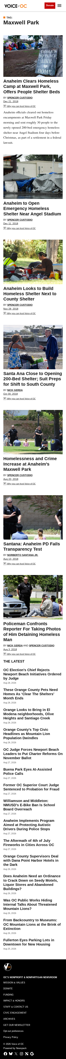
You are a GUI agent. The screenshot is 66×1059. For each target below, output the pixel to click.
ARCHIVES (9, 1019)
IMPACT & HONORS (14, 1001)
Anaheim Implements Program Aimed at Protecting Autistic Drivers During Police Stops (28, 825)
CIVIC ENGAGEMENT (15, 1013)
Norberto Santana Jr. (22, 555)
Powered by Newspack (15, 1048)
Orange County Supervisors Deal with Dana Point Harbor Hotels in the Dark (30, 860)
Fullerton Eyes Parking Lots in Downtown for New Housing (28, 942)
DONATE (8, 988)
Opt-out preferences (13, 1031)
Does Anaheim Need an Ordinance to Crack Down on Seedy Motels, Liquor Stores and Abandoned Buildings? (32, 882)
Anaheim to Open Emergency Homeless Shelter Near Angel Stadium (32, 208)
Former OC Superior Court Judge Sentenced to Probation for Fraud (31, 787)
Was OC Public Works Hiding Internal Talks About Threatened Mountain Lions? (30, 904)
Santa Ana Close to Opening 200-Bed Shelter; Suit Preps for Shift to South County (32, 378)
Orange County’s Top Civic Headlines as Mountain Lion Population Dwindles (26, 734)
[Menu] (60, 5)
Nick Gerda (15, 390)
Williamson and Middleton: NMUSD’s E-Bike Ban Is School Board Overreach (29, 805)
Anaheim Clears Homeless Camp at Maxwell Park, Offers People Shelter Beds (31, 86)
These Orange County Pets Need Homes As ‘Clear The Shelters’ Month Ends (30, 694)
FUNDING (8, 995)
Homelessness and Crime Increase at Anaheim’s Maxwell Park (30, 464)
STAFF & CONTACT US (15, 1007)
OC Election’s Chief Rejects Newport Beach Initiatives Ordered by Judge (32, 674)
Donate (50, 5)
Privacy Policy (10, 1037)
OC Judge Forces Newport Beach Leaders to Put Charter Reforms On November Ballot (33, 754)
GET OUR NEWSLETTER (16, 1025)
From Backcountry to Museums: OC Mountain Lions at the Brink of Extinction (32, 924)
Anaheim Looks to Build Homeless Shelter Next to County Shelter (29, 293)
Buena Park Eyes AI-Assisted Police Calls (27, 771)
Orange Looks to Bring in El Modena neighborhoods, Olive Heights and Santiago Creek (28, 714)
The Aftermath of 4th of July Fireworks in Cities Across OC (28, 843)
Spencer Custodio (20, 97)
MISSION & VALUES (14, 982)
